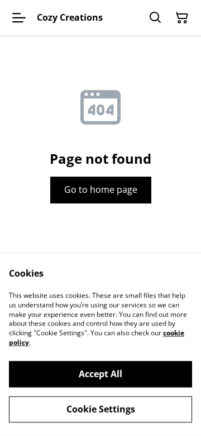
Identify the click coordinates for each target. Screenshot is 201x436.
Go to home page (100, 189)
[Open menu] (19, 18)
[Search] (155, 18)
